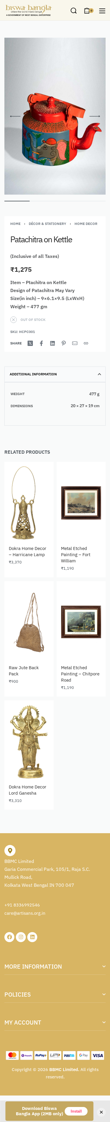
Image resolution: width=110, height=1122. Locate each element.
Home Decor (86, 223)
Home (15, 223)
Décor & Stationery (47, 223)
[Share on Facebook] (41, 343)
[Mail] (74, 343)
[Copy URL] (86, 343)
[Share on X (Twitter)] (30, 343)
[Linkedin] (32, 937)
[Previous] (15, 116)
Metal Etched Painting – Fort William (75, 555)
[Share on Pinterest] (63, 343)
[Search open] (73, 10)
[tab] (55, 374)
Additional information (33, 374)
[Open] (102, 11)
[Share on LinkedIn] (52, 343)
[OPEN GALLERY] (55, 116)
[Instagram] (21, 937)
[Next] (94, 116)
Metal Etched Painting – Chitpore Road (80, 674)
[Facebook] (9, 937)
